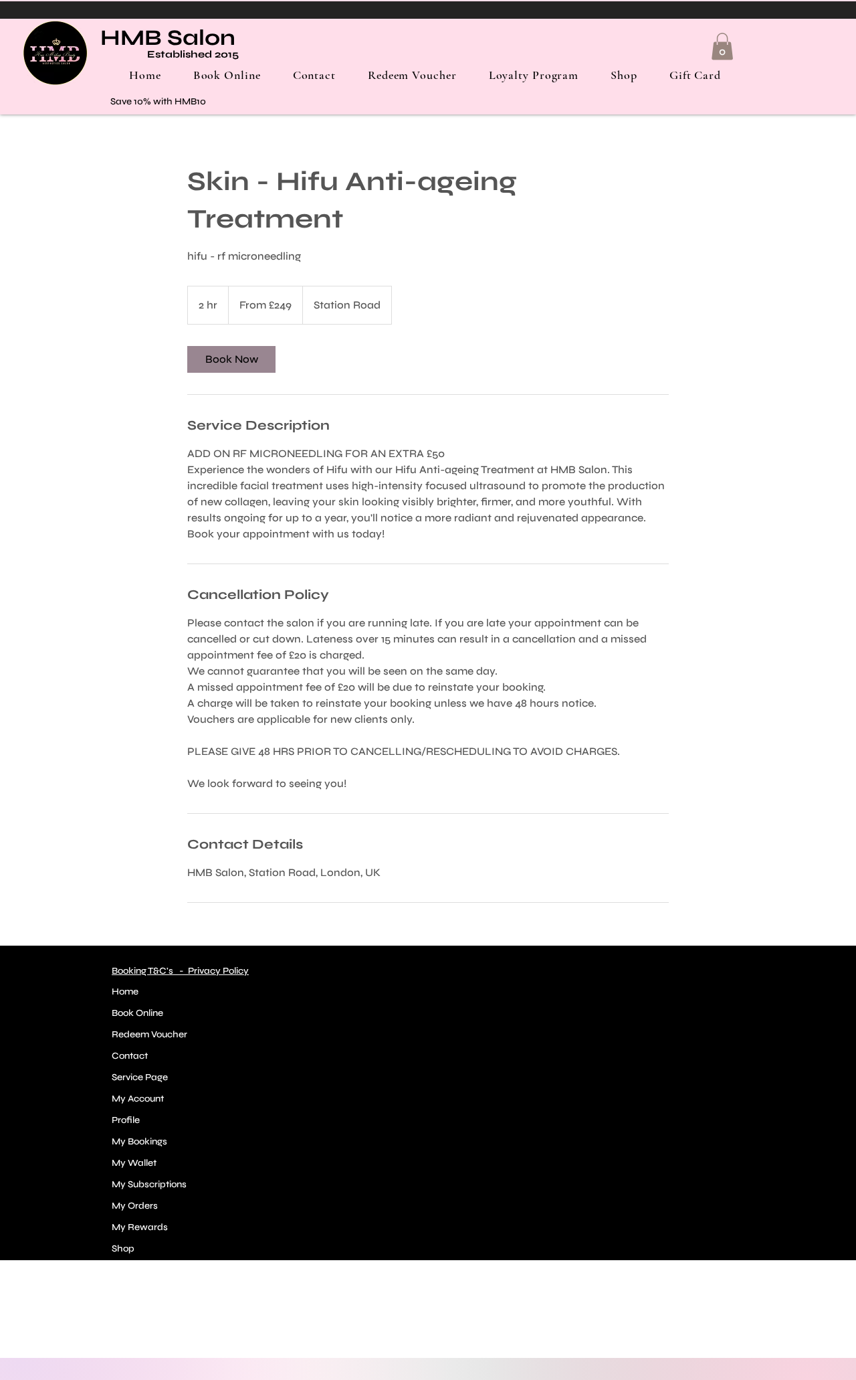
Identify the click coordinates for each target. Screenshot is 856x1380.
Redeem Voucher (149, 1034)
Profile (126, 1120)
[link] (231, 359)
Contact (130, 1055)
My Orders (135, 1205)
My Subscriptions (149, 1184)
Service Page (140, 1077)
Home (125, 991)
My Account (138, 1098)
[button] (722, 46)
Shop (123, 1248)
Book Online (137, 1013)
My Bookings (139, 1141)
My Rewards (140, 1227)
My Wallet (134, 1163)
